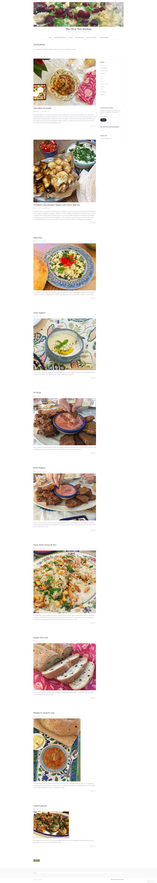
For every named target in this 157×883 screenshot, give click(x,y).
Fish (101, 81)
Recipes (71, 37)
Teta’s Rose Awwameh (42, 108)
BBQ (101, 65)
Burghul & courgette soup (44, 712)
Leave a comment (38, 111)
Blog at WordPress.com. (37, 879)
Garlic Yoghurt (39, 312)
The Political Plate (91, 37)
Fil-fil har (37, 392)
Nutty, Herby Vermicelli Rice (44, 545)
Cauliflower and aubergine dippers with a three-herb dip (56, 205)
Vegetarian (102, 94)
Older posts (36, 860)
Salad (101, 89)
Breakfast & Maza (104, 70)
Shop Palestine (79, 37)
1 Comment (37, 316)
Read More (92, 126)
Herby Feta (37, 237)
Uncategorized (103, 92)
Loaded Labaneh (40, 806)
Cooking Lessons (103, 37)
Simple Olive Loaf (40, 637)
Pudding (102, 86)
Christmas (102, 73)
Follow (103, 120)
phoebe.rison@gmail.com (106, 138)
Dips (101, 76)
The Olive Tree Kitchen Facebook (109, 127)
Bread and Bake (104, 68)
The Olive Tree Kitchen (78, 29)
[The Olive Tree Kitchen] (78, 14)
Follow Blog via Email (106, 108)
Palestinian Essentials (60, 37)
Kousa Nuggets (39, 467)
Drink (101, 78)
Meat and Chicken (104, 84)
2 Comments (37, 548)
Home (50, 37)
